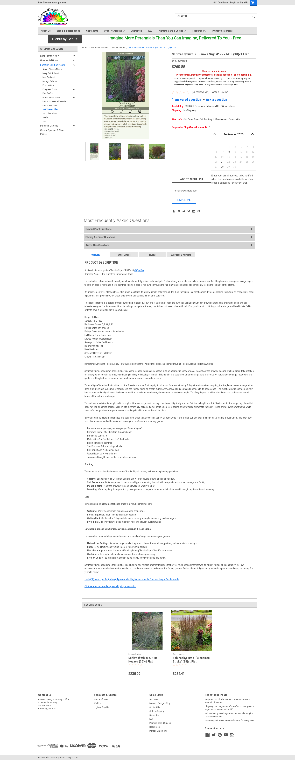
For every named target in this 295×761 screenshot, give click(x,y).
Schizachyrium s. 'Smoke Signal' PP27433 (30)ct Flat (153, 48)
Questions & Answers (181, 255)
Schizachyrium (134, 654)
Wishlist (97, 703)
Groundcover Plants (51, 97)
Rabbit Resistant (50, 105)
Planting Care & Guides (171, 30)
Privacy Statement (222, 30)
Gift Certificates (101, 699)
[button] (65, 39)
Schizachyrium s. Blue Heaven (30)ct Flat (142, 659)
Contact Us (92, 30)
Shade (45, 117)
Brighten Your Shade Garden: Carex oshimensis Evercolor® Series (227, 701)
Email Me (184, 200)
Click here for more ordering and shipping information (110, 586)
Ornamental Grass (49, 60)
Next (166, 95)
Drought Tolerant (50, 81)
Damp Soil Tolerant (51, 73)
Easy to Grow (48, 85)
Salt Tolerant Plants (51, 109)
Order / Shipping (113, 30)
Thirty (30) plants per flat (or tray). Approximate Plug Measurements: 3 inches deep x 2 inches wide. (132, 579)
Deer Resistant (49, 77)
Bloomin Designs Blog (68, 30)
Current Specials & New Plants (52, 132)
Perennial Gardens (49, 125)
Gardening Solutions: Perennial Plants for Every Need (230, 720)
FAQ (150, 30)
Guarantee (136, 30)
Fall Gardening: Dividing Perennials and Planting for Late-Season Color (229, 715)
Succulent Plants (50, 113)
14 (222, 156)
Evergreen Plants (50, 89)
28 (222, 166)
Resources (198, 30)
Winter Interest (118, 48)
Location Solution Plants (52, 65)
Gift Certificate (220, 2)
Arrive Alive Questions (97, 245)
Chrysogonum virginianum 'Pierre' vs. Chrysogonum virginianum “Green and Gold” (229, 708)
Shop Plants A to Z (49, 55)
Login (233, 2)
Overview (95, 255)
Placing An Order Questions (100, 237)
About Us (46, 30)
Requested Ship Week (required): (191, 127)
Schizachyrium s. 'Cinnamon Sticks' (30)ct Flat (191, 659)
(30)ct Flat (139, 270)
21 (222, 161)
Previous (85, 95)
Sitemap (75, 757)
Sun (44, 121)
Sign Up (244, 2)
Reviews (153, 255)
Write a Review (220, 92)
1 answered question (186, 99)
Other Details (124, 255)
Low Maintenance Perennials (55, 101)
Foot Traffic (48, 93)
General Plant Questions (98, 229)
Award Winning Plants (52, 69)
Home (85, 48)
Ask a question (216, 99)
